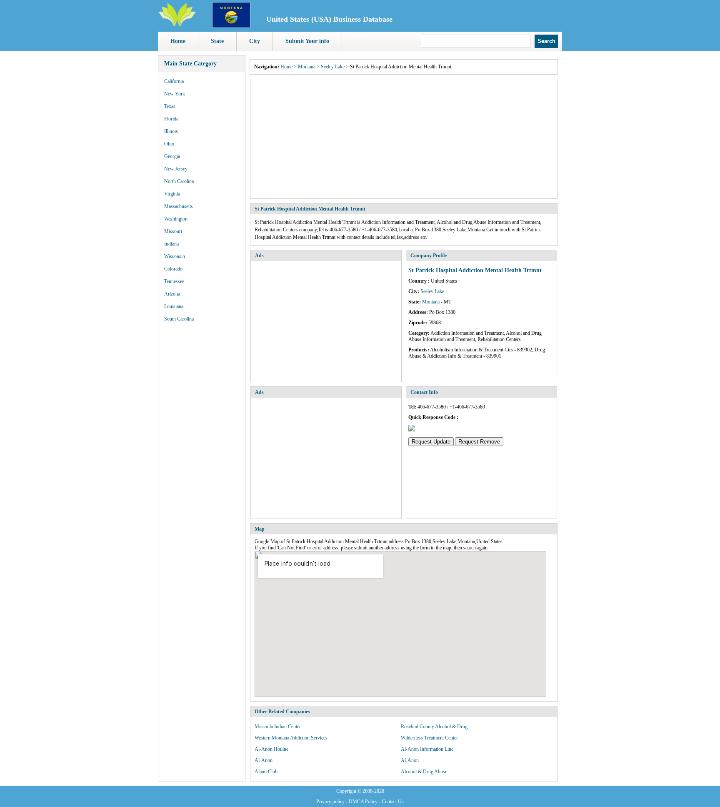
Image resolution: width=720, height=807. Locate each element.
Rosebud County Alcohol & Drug (434, 726)
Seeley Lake (333, 67)
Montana (306, 67)
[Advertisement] (404, 138)
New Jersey (176, 169)
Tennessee (174, 281)
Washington (176, 219)
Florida (171, 119)
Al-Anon (263, 760)
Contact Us (393, 801)
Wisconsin (174, 256)
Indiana (171, 244)
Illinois (171, 131)
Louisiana (173, 306)
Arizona (172, 294)
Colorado (173, 269)
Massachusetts (178, 206)
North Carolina (179, 181)
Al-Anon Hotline (271, 749)
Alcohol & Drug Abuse (424, 771)
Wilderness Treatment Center (429, 738)
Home (177, 41)
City (254, 41)
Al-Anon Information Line (427, 749)
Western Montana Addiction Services (291, 738)
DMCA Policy (363, 801)
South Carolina (179, 319)
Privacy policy (330, 801)
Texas (169, 106)
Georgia (172, 156)
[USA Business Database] (177, 25)
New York (174, 94)
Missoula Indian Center (278, 726)
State (217, 41)
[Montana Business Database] (231, 26)
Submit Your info (307, 41)
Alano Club (266, 771)
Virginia (172, 194)
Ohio (169, 144)
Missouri (173, 231)
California (174, 81)
